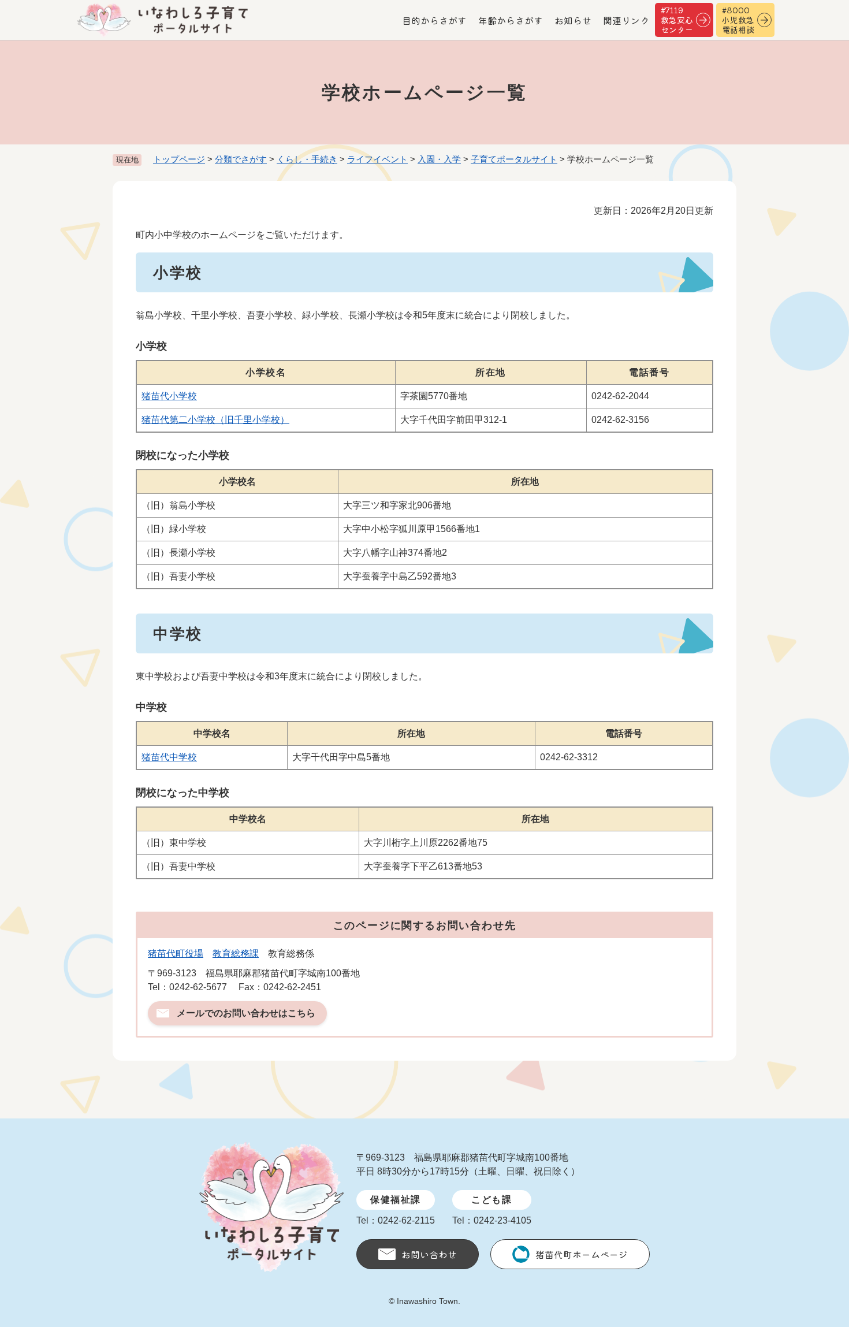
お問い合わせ (429, 1254)
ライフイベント (377, 159)
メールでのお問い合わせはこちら (246, 1013)
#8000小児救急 (738, 19)
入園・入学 (439, 159)
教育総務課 (236, 953)
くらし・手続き (307, 159)
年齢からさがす (510, 20)
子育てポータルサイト (514, 159)
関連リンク (626, 20)
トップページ (179, 159)
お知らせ (572, 20)
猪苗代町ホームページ (581, 1254)
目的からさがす (434, 20)
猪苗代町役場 (175, 953)
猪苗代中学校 (169, 757)
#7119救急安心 (677, 19)
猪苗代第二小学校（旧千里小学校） (215, 420)
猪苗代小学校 (169, 396)
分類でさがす (241, 159)
